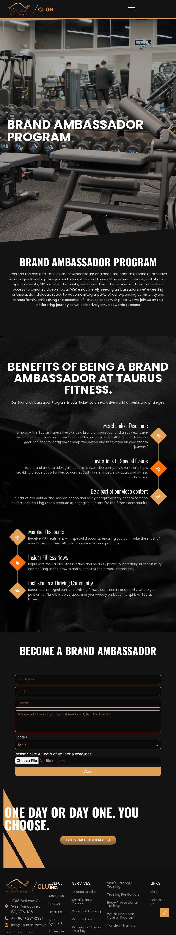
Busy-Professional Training (122, 904)
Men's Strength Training (120, 885)
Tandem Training (121, 925)
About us (56, 895)
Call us (54, 903)
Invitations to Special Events (121, 460)
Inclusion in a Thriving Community (60, 583)
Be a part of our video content (119, 491)
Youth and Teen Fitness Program (121, 915)
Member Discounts (46, 531)
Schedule (56, 931)
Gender (21, 737)
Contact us (157, 901)
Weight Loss (82, 919)
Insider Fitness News (48, 557)
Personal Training (86, 911)
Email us (55, 911)
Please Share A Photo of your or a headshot (53, 754)
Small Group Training (82, 901)
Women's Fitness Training (86, 929)
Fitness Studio (84, 891)
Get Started (55, 921)
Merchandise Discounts (125, 425)
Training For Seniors (123, 894)
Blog (154, 891)
